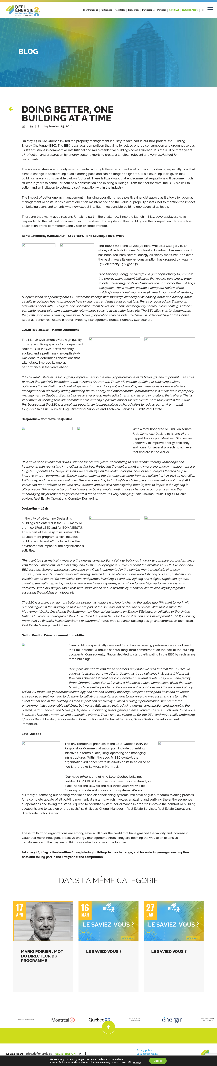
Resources (134, 10)
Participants (148, 10)
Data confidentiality (147, 1053)
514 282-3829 (14, 1053)
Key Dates (120, 10)
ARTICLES (174, 10)
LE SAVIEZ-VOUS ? (104, 951)
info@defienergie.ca (39, 1053)
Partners (161, 10)
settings (137, 1062)
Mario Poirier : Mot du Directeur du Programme (42, 956)
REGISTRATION (190, 10)
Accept (158, 1060)
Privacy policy (144, 1050)
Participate (106, 10)
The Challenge (90, 10)
